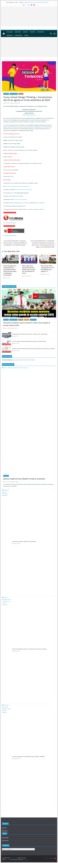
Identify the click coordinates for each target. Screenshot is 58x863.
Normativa (9, 35)
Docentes (32, 32)
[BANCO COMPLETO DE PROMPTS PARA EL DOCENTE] (29, 420)
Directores (18, 32)
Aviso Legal (4, 830)
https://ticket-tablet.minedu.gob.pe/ (24, 189)
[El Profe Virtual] (3, 33)
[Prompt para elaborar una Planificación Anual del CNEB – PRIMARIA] (6, 757)
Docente (25, 32)
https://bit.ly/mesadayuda (21, 199)
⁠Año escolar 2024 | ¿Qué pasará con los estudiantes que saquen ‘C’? (47, 268)
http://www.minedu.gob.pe (9, 235)
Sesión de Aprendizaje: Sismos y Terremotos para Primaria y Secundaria (29, 649)
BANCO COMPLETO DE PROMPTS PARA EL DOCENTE (24, 479)
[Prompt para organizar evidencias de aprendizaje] (6, 542)
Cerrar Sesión (5, 840)
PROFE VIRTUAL (8, 103)
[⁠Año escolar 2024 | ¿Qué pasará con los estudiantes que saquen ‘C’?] (47, 256)
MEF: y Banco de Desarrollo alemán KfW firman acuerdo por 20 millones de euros (28, 269)
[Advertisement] (29, 16)
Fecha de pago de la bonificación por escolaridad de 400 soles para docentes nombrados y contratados (10, 270)
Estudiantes (40, 32)
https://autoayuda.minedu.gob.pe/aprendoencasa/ (18, 186)
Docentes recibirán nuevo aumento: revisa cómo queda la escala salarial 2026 (26, 324)
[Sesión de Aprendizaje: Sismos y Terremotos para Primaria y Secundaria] (6, 650)
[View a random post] (54, 33)
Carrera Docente (13, 319)
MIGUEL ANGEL (15, 328)
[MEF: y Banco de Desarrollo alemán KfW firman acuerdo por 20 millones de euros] (29, 256)
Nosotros (4, 827)
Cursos (26, 35)
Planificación (18, 35)
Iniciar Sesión (5, 837)
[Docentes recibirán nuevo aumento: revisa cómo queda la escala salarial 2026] (29, 303)
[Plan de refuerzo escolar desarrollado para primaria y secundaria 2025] (6, 342)
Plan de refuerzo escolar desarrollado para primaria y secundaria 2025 (29, 341)
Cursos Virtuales (13, 93)
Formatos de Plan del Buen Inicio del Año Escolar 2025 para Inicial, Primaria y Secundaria (33, 348)
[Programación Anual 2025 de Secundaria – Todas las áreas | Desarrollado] (6, 335)
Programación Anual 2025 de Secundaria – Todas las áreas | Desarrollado (29, 334)
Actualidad (10, 32)
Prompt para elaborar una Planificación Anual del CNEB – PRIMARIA (28, 756)
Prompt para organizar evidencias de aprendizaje (24, 541)
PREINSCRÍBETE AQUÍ (8, 176)
